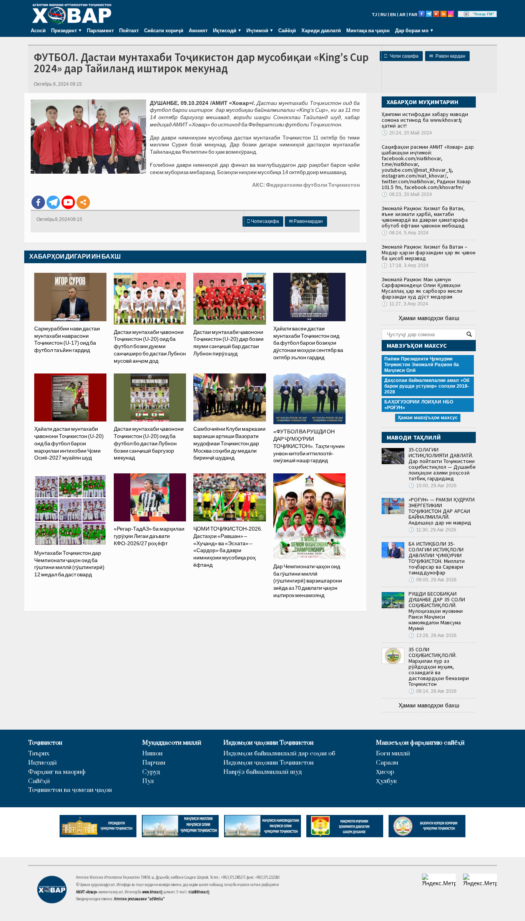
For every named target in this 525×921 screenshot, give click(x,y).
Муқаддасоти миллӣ (171, 743)
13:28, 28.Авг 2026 (433, 635)
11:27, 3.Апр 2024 (405, 304)
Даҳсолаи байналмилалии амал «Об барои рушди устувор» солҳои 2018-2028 (426, 386)
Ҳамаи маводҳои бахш (429, 318)
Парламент (100, 30)
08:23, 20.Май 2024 (407, 194)
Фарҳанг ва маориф (57, 772)
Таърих (39, 753)
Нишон (152, 753)
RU (383, 14)
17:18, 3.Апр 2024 (405, 265)
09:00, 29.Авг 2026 (433, 579)
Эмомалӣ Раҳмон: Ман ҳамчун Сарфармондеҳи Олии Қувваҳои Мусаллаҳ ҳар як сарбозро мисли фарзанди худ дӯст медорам (422, 288)
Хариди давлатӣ (321, 30)
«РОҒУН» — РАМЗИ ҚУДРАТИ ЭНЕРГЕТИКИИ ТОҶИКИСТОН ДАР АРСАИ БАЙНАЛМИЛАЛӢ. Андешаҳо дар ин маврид (442, 511)
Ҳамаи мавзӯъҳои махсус (428, 417)
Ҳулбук (386, 781)
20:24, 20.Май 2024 (407, 133)
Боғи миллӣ (393, 753)
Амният (198, 30)
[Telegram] (53, 202)
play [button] (467, 14)
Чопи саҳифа (401, 56)
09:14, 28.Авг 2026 (433, 691)
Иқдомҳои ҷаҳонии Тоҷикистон (268, 743)
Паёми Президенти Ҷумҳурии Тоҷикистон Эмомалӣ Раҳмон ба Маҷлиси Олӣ (421, 364)
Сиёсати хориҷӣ (163, 30)
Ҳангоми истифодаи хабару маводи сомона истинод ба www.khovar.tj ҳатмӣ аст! (425, 120)
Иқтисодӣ (42, 763)
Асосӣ (38, 30)
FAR (413, 14)
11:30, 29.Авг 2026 (432, 530)
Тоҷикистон (45, 743)
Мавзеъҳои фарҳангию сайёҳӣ (420, 743)
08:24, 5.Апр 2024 (405, 233)
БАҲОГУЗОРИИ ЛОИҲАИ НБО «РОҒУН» (418, 404)
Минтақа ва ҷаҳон (368, 30)
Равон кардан (447, 56)
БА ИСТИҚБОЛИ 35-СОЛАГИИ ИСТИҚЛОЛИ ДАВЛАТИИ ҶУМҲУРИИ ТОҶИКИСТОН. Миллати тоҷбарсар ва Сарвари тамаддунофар (437, 558)
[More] (83, 202)
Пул (148, 781)
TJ (374, 14)
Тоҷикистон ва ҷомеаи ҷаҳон (70, 790)
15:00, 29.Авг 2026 (433, 485)
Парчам (153, 763)
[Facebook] (38, 202)
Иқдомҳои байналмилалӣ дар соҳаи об (279, 753)
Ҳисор (385, 772)
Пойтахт (129, 30)
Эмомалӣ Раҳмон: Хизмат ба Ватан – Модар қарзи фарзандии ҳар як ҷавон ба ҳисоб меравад (428, 252)
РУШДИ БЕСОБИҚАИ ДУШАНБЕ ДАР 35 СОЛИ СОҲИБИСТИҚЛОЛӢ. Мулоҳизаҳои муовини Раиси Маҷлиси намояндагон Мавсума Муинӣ (437, 611)
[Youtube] (68, 202)
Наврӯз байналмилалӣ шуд (262, 772)
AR (402, 14)
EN (393, 14)
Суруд (151, 772)
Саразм (387, 763)
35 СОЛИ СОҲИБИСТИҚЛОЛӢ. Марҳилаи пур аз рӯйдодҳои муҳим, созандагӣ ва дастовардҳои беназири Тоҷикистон (439, 666)
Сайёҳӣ (287, 30)
